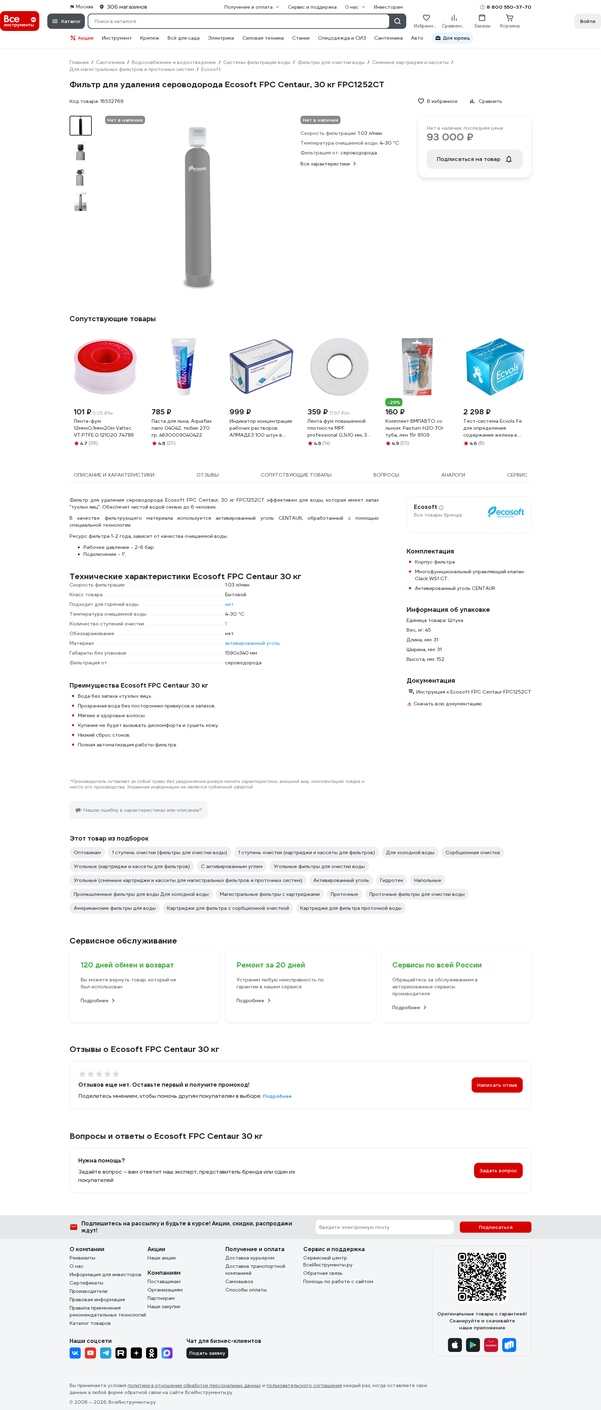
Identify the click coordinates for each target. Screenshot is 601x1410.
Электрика (221, 38)
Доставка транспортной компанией (255, 1269)
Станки (301, 38)
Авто (417, 38)
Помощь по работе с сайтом (338, 1281)
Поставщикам (164, 1281)
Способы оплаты (246, 1290)
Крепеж (149, 38)
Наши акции (161, 1258)
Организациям (165, 1290)
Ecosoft (425, 507)
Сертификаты (86, 1283)
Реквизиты (82, 1258)
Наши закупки (163, 1306)
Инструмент (117, 38)
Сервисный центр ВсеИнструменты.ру (328, 1261)
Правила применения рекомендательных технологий (108, 1311)
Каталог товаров (90, 1323)
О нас (76, 1266)
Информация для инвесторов (106, 1274)
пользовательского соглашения (304, 1385)
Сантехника (388, 38)
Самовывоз (239, 1281)
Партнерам (161, 1298)
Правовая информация (97, 1299)
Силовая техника (263, 38)
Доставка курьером (249, 1258)
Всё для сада (184, 38)
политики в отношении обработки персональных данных (194, 1385)
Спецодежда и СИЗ (342, 38)
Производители (88, 1291)
